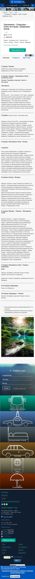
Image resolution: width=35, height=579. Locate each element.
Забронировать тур (17, 50)
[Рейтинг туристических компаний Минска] (7, 557)
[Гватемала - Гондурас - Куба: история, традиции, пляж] (3, 9)
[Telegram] (33, 55)
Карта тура (26, 58)
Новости (20, 549)
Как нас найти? (7, 517)
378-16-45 (23, 5)
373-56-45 (8, 533)
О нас (3, 552)
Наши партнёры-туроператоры (10, 501)
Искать (6, 388)
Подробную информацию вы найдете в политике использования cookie (17, 571)
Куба (15, 12)
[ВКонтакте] (26, 55)
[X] (31, 55)
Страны (20, 544)
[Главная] (17, 2)
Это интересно (22, 547)
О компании (4, 492)
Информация (22, 552)
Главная (4, 12)
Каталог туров (6, 547)
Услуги (4, 549)
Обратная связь (8, 540)
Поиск (2, 5)
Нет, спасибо (15, 576)
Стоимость (16, 58)
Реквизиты (4, 495)
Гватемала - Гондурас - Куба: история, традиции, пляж (17, 26)
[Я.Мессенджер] (7, 504)
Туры (10, 12)
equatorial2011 (7, 534)
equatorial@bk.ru (7, 536)
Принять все (5, 576)
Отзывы (3, 498)
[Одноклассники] (28, 55)
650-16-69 (11, 5)
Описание (7, 58)
